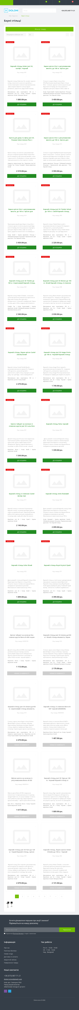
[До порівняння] (35, 45)
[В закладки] (35, 42)
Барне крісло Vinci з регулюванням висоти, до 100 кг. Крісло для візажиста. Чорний (57, 140)
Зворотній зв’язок (10, 960)
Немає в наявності (21, 673)
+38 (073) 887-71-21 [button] (12, 976)
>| (61, 896)
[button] (33, 2)
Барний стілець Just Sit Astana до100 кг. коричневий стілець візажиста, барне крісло (22, 709)
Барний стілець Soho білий (22, 565)
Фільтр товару (40, 29)
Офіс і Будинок (13, 16)
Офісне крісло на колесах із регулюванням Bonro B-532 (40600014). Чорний (21, 780)
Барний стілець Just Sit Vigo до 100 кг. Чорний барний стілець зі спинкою (57, 780)
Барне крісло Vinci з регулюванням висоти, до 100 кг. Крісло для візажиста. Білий (21, 211)
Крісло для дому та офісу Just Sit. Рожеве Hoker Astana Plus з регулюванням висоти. (21, 140)
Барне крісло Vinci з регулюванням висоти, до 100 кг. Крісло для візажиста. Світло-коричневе (57, 68)
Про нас (7, 948)
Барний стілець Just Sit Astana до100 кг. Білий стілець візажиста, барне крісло (57, 637)
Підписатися (67, 930)
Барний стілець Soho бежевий (57, 494)
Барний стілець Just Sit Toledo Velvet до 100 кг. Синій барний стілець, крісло (57, 211)
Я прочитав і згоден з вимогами (21, 933)
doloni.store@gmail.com (13, 979)
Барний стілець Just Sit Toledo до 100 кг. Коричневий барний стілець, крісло (21, 283)
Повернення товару (11, 963)
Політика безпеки (18, 933)
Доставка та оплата (11, 957)
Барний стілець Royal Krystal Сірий (57, 565)
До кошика (21, 104)
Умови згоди (8, 954)
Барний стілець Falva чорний (57, 424)
